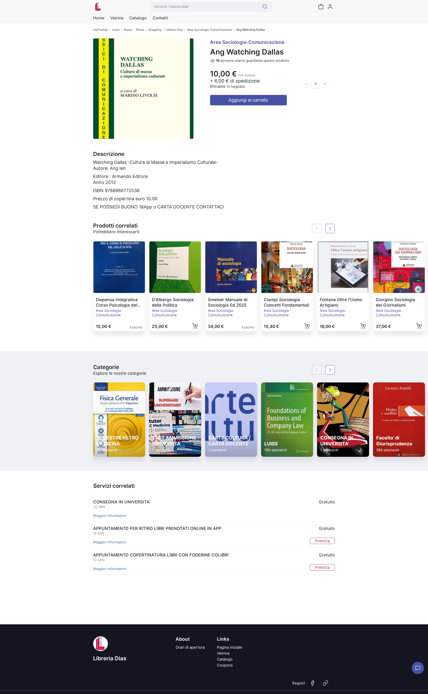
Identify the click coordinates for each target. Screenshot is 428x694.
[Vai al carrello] (320, 6)
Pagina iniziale (229, 647)
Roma (128, 29)
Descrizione (108, 154)
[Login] (330, 6)
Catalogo (138, 18)
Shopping (154, 29)
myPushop (100, 29)
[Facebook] (312, 685)
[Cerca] (265, 6)
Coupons (225, 665)
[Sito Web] (325, 685)
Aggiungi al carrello (248, 100)
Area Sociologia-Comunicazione (209, 29)
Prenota (322, 540)
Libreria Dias (174, 29)
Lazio (116, 29)
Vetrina (223, 653)
